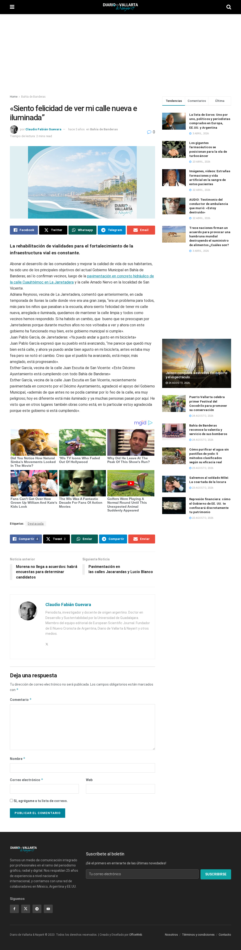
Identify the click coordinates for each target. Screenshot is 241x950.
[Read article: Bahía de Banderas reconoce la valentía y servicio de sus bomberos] (174, 431)
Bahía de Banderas (33, 96)
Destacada (36, 523)
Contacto (225, 934)
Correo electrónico (26, 780)
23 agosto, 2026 (202, 468)
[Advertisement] (120, 52)
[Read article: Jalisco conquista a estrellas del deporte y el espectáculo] (196, 363)
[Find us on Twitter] (25, 909)
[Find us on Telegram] (36, 909)
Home (13, 96)
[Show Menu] (12, 7)
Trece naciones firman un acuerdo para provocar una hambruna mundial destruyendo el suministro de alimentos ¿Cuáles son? (209, 236)
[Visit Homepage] (120, 7)
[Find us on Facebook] (14, 909)
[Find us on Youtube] (48, 909)
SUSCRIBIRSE (215, 874)
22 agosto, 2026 (202, 517)
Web (89, 780)
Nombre (17, 758)
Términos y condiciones (198, 934)
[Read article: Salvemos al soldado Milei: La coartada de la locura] (174, 484)
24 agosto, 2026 (179, 382)
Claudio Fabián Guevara (43, 129)
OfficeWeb (135, 934)
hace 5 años (76, 129)
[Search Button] (228, 7)
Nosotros (171, 934)
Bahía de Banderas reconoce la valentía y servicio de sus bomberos (208, 430)
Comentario (21, 699)
